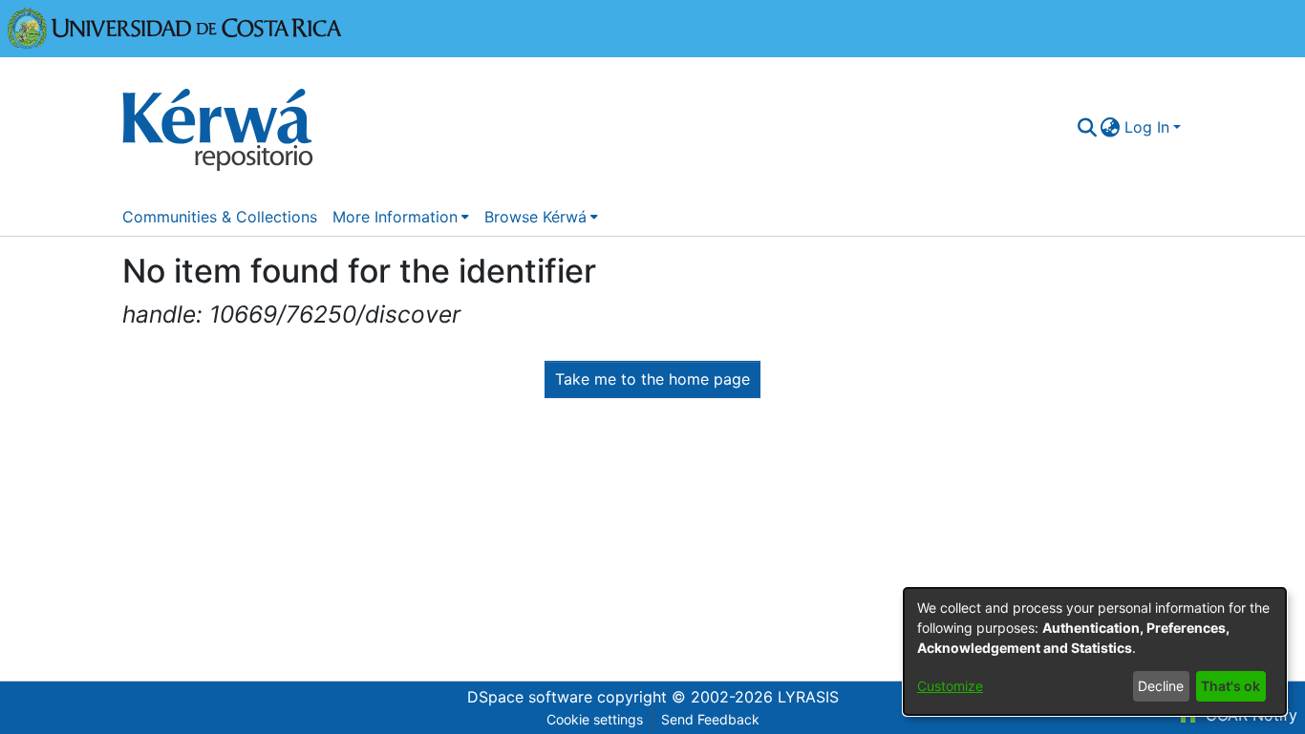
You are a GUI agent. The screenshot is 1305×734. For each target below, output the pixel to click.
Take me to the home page (652, 378)
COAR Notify (1249, 714)
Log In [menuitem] (1146, 126)
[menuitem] (1111, 126)
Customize (950, 686)
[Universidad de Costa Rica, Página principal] (175, 26)
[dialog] (1095, 651)
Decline (1161, 686)
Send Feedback (710, 719)
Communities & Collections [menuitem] (219, 216)
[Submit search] (1087, 126)
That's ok (1230, 686)
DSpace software (529, 696)
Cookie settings (594, 719)
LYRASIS (808, 696)
